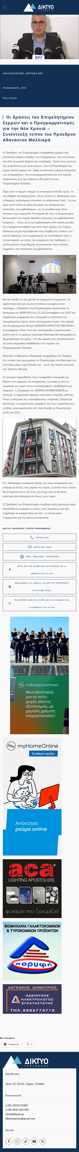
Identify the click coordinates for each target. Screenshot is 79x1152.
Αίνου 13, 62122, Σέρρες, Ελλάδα (25, 1083)
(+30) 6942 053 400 (17, 1109)
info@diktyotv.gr (15, 1114)
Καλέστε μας (42, 537)
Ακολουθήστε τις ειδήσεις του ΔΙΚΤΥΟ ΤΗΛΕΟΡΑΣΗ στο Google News (42, 586)
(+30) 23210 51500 (17, 1105)
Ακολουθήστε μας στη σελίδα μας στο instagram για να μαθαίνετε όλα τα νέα (42, 603)
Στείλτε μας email (42, 547)
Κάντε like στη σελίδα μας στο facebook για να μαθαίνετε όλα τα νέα (41, 570)
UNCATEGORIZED (13, 73)
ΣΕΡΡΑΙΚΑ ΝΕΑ (34, 73)
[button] (4, 7)
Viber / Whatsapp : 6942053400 (42, 556)
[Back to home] (39, 7)
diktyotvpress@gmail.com (20, 1118)
